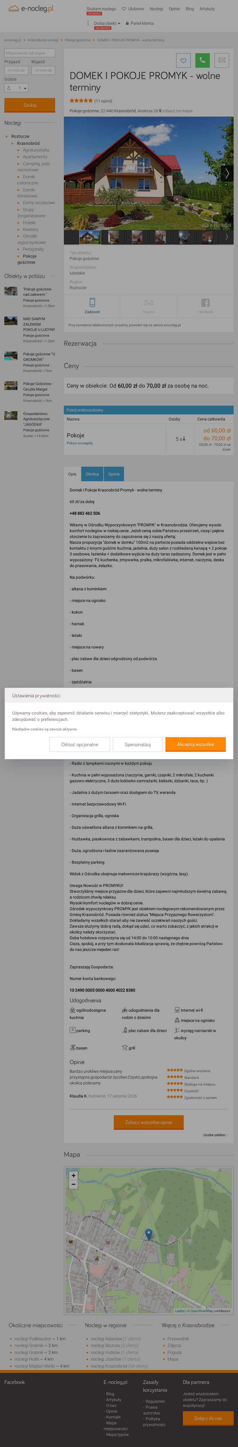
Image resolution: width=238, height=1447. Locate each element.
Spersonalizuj (138, 744)
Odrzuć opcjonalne (79, 744)
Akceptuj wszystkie (195, 744)
